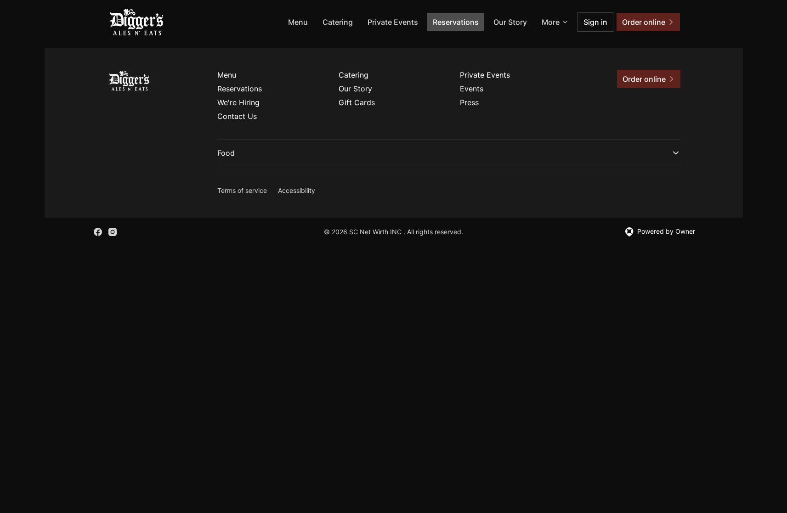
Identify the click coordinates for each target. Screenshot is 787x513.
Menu (298, 22)
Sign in (595, 22)
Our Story (510, 22)
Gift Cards (357, 102)
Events (471, 88)
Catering (338, 22)
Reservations (456, 22)
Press (469, 102)
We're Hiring (238, 102)
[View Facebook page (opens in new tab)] (97, 231)
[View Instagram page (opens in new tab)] (112, 231)
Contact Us (237, 116)
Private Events (393, 22)
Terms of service (242, 190)
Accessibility (296, 190)
